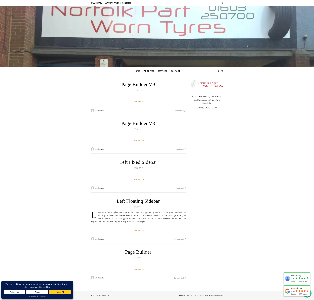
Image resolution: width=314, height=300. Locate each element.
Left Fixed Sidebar (138, 162)
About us (149, 71)
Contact (175, 71)
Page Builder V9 (138, 84)
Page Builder (138, 252)
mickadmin (100, 110)
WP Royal (105, 295)
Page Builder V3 (138, 123)
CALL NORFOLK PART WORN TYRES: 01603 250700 (111, 3)
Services (162, 71)
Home (137, 71)
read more (138, 102)
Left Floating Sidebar (138, 201)
